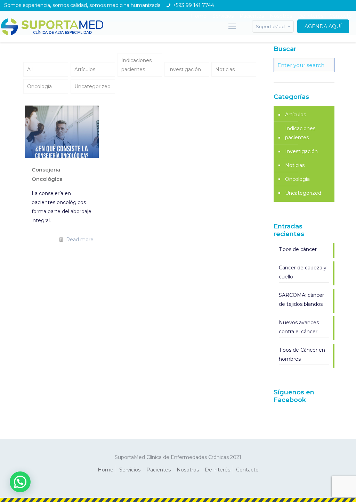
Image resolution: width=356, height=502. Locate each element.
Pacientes (158, 470)
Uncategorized (92, 86)
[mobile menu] (232, 26)
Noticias (225, 69)
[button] (20, 481)
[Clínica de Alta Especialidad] (52, 26)
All (30, 69)
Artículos (84, 69)
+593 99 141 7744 (193, 5)
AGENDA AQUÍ (323, 26)
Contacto (247, 470)
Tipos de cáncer (298, 249)
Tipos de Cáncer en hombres (302, 354)
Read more (80, 239)
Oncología (39, 86)
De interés (217, 470)
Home (105, 470)
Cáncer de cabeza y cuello (302, 272)
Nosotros (188, 470)
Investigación (184, 69)
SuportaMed (270, 26)
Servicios (129, 470)
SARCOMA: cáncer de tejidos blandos (301, 299)
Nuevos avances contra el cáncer (299, 327)
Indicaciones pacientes (136, 65)
